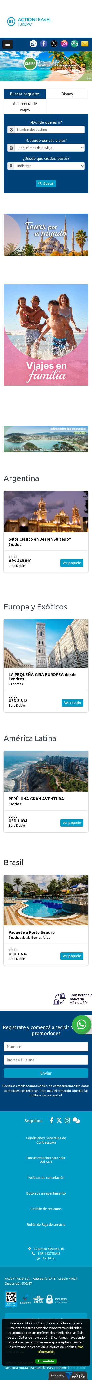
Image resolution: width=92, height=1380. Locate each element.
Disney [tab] (67, 94)
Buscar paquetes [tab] (25, 94)
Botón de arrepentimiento (46, 1193)
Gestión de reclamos (46, 1209)
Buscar (48, 183)
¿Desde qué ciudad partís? (46, 158)
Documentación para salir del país (46, 1160)
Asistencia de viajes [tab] (25, 106)
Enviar (46, 1073)
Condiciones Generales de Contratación (46, 1140)
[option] (46, 66)
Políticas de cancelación (46, 1178)
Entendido (46, 1361)
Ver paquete (72, 563)
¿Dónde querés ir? (46, 122)
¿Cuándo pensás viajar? (46, 140)
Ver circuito (72, 703)
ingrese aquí (77, 1367)
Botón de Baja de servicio (46, 1225)
